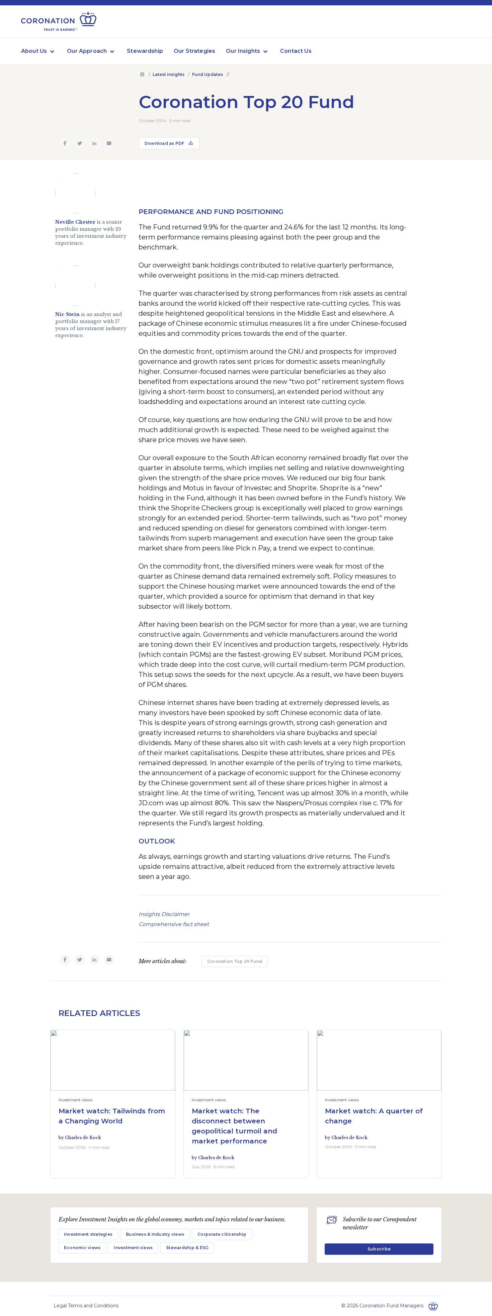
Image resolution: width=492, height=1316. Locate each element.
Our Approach (87, 51)
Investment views (75, 1099)
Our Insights (243, 51)
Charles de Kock (83, 1137)
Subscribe (379, 1248)
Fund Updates (207, 74)
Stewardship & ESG (187, 1247)
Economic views (82, 1247)
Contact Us (296, 51)
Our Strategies (194, 51)
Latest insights (168, 74)
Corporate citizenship (221, 1234)
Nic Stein (67, 314)
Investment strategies (88, 1234)
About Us (34, 51)
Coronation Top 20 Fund (234, 961)
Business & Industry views (155, 1234)
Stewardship (145, 51)
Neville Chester (75, 222)
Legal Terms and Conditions (86, 1306)
